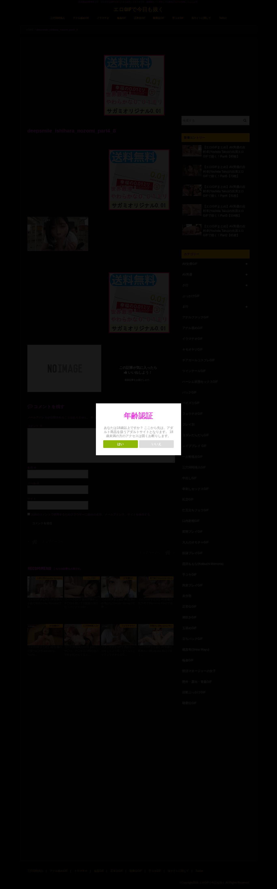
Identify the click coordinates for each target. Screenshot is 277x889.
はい (120, 444)
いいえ (156, 444)
